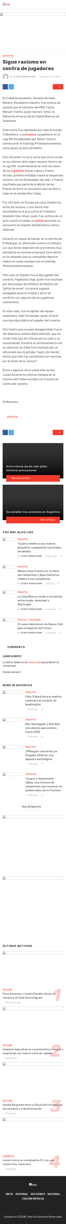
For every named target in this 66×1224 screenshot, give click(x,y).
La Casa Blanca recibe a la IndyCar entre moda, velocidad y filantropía (40, 600)
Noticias (7, 989)
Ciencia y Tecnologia (29, 619)
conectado (34, 662)
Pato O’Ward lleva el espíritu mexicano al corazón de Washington (43, 700)
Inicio (9, 1194)
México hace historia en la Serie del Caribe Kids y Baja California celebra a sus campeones (38, 574)
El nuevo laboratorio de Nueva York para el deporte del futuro (40, 626)
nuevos (31, 134)
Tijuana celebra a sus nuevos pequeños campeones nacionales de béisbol (39, 547)
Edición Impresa (33, 1198)
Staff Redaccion (31, 556)
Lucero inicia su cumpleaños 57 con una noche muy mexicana (29, 1162)
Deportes (8, 56)
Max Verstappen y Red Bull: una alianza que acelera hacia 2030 (42, 727)
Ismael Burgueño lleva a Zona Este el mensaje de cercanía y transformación (32, 1106)
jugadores (17, 170)
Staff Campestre (25, 76)
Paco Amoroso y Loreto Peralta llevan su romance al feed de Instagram (29, 995)
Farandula (8, 1156)
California (30, 774)
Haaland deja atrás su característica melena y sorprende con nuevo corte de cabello (33, 1051)
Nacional (54, 1194)
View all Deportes (31, 806)
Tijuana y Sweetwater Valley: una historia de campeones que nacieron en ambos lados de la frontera (43, 784)
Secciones (38, 1194)
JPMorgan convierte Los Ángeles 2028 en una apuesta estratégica (41, 755)
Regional (21, 1194)
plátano (40, 220)
